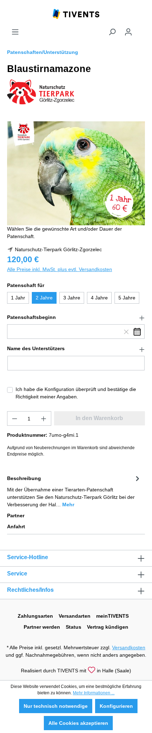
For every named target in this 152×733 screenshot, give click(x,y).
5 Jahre (126, 298)
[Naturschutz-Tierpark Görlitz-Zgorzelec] (40, 91)
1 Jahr (18, 298)
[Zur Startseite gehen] (76, 13)
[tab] (74, 491)
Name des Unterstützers (36, 348)
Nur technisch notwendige (56, 706)
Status (73, 627)
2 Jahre (44, 298)
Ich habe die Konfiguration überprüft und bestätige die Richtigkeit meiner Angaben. (76, 392)
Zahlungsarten (35, 616)
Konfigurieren (116, 706)
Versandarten (74, 616)
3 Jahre (71, 298)
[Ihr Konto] (128, 32)
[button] (76, 317)
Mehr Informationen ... (94, 692)
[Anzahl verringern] (14, 418)
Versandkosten (128, 647)
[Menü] (15, 32)
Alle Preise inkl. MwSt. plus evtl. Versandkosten (59, 269)
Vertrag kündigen (107, 627)
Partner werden (42, 627)
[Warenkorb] (140, 29)
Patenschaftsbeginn (31, 317)
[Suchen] (112, 32)
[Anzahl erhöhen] (43, 418)
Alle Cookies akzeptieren (78, 723)
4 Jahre (99, 298)
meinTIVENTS (112, 616)
